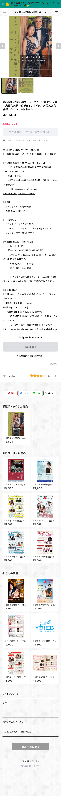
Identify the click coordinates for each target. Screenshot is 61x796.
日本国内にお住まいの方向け (30, 356)
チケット (6, 703)
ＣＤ (4, 712)
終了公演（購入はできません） (17, 731)
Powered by (27, 766)
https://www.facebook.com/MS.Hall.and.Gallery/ (30, 329)
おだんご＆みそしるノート (15, 722)
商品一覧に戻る (30, 746)
